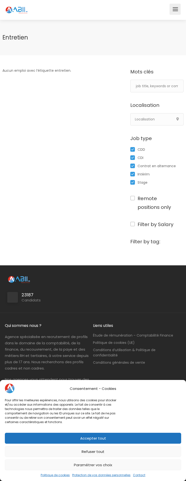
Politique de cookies (55, 475)
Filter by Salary (155, 224)
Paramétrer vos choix (93, 464)
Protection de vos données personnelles (101, 475)
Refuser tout (93, 451)
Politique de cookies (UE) (114, 342)
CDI (140, 158)
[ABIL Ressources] (17, 7)
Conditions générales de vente (119, 362)
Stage (142, 182)
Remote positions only (154, 203)
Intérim (144, 174)
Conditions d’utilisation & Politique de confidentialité (124, 352)
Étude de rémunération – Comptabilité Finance (133, 335)
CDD (141, 149)
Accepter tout (93, 438)
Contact (139, 475)
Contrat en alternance (157, 166)
